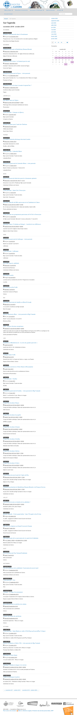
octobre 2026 (54, 18)
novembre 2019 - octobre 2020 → (30, 690)
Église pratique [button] (8, 10)
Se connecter (13, 710)
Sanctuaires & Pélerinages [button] (36, 10)
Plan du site (6, 710)
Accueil (6, 18)
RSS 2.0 (20, 710)
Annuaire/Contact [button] (8, 14)
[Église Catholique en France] (8, 703)
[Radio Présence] (32, 703)
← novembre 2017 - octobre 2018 (12, 690)
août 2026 (53, 23)
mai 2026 (53, 29)
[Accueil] (12, 4)
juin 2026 (53, 27)
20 (58, 42)
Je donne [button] (59, 10)
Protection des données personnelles (41, 710)
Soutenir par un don (69, 709)
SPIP (52, 710)
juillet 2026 (53, 25)
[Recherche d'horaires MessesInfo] (44, 703)
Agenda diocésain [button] (50, 10)
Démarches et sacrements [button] (21, 10)
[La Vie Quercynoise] (56, 703)
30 (61, 42)
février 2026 (54, 36)
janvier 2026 (54, 38)
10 (55, 42)
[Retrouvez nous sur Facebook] (68, 703)
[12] (67, 42)
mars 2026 (53, 34)
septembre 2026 (55, 20)
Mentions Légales (27, 710)
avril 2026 (53, 32)
